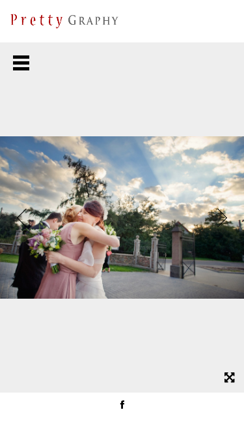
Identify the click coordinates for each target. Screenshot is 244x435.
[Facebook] (122, 404)
